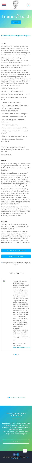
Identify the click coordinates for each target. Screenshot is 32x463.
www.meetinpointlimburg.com (21, 347)
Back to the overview (16, 256)
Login (19, 458)
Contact (16, 22)
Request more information (16, 250)
